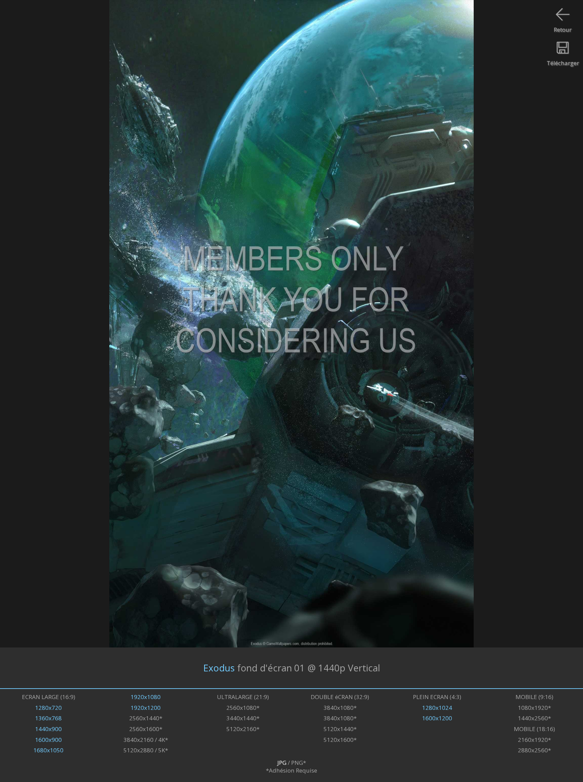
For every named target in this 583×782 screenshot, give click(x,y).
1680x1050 (48, 750)
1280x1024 (437, 708)
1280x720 (48, 708)
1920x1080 (146, 697)
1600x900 (48, 740)
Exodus (219, 668)
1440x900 (48, 729)
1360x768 (48, 718)
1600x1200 (437, 718)
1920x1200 (146, 708)
